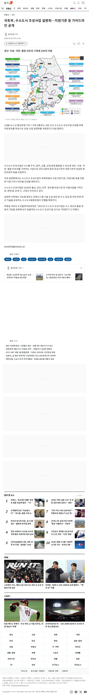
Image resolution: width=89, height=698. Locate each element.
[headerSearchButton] (74, 2)
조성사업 (42, 259)
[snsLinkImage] (71, 692)
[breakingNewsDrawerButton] (78, 2)
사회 (33, 635)
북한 (55, 641)
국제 (78, 635)
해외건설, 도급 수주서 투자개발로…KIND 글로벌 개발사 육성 (30, 359)
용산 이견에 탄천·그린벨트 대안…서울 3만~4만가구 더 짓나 (29, 346)
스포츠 (7, 596)
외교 (33, 641)
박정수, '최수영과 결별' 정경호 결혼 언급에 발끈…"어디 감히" (22, 503)
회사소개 (24, 671)
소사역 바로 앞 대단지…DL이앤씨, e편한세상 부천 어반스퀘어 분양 (59, 276)
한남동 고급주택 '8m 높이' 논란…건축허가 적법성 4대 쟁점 (20, 276)
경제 (55, 635)
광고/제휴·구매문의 (37, 671)
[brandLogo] (8, 2)
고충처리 (65, 671)
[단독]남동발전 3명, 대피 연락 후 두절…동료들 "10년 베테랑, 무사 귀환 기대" (22, 545)
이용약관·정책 (53, 671)
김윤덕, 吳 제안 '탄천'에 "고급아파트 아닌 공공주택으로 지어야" (31, 356)
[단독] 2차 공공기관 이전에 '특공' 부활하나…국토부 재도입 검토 (61, 524)
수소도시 (32, 259)
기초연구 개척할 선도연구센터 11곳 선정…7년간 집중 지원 (62, 534)
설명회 (67, 259)
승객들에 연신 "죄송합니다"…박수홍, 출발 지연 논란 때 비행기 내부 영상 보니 (22, 513)
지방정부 (59, 259)
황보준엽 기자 (13, 34)
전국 (11, 641)
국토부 (16, 259)
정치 (11, 635)
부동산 (6, 15)
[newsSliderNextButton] (83, 496)
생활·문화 (11, 653)
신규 (23, 259)
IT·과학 (55, 647)
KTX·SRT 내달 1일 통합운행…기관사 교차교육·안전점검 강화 (30, 352)
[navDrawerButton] (83, 2)
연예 (6, 557)
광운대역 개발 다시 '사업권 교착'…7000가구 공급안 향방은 (29, 349)
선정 (50, 259)
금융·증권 (78, 641)
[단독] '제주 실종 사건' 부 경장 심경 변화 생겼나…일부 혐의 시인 (62, 503)
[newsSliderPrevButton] (77, 496)
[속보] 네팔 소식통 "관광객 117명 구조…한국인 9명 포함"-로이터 (61, 545)
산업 (11, 647)
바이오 (77, 647)
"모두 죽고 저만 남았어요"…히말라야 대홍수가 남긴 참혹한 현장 (62, 513)
